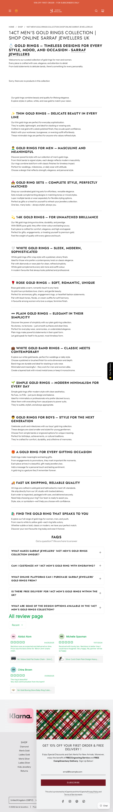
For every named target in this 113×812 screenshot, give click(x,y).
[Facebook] (63, 801)
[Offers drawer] (16, 11)
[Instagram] (70, 801)
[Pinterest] (77, 801)
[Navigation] (10, 11)
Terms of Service (71, 794)
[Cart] (102, 11)
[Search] (96, 11)
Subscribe (73, 782)
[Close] (104, 715)
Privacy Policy (92, 792)
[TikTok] (83, 801)
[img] (18, 642)
